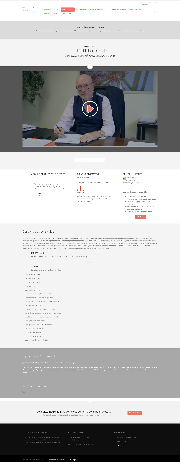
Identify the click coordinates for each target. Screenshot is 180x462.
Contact (47, 14)
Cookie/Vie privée (72, 460)
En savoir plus (134, 413)
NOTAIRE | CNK (81, 9)
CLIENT (56, 14)
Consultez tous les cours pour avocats (90, 160)
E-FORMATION (49, 9)
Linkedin (24, 391)
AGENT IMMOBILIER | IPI (119, 9)
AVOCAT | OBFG (67, 9)
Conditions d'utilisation (57, 460)
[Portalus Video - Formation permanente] (32, 9)
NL (70, 14)
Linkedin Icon (155, 11)
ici (92, 444)
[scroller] (176, 459)
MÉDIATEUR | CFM (135, 9)
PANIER (63, 14)
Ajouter (139, 217)
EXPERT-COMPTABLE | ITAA (98, 9)
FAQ (57, 9)
